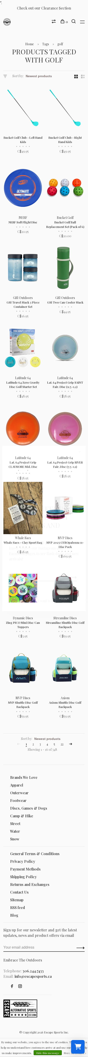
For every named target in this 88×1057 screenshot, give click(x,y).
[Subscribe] (71, 577)
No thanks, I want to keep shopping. (47, 601)
